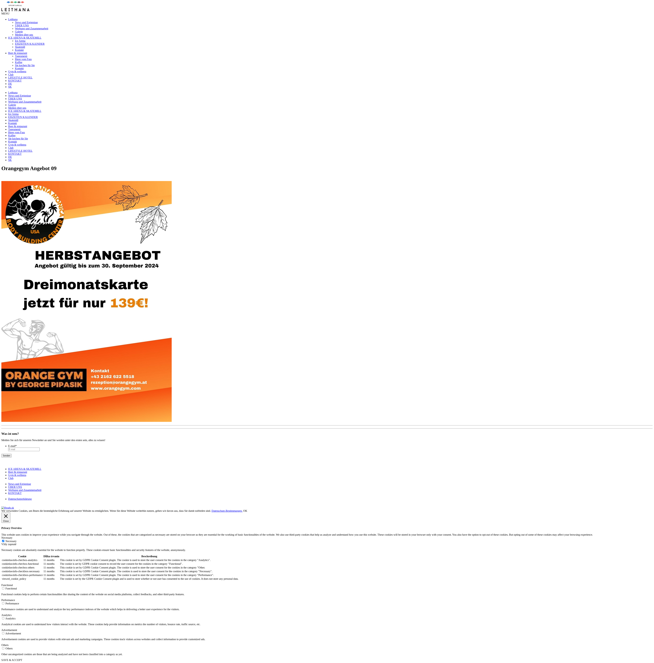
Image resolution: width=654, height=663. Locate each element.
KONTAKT (15, 80)
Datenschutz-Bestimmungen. (227, 510)
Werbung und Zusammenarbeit (31, 28)
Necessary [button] (6, 537)
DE (10, 83)
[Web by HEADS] (7, 507)
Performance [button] (8, 600)
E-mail (12, 445)
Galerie (19, 31)
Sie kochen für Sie (25, 65)
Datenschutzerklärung (20, 498)
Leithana (13, 19)
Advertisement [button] (9, 630)
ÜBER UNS (22, 25)
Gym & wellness (17, 71)
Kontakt (19, 50)
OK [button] (245, 510)
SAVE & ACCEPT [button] (11, 660)
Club (10, 74)
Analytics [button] (6, 615)
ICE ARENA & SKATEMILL (24, 37)
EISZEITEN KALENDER (30, 43)
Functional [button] (7, 585)
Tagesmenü (21, 56)
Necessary (11, 541)
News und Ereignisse (26, 22)
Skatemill (20, 46)
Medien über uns (24, 34)
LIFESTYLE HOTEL (20, 77)
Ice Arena (20, 40)
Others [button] (5, 645)
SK (10, 86)
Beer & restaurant (17, 53)
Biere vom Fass (23, 59)
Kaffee (18, 62)
